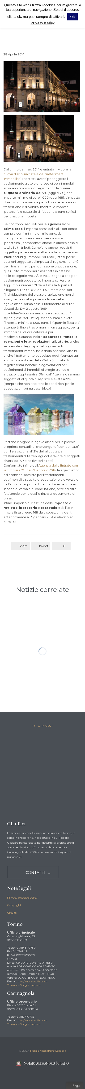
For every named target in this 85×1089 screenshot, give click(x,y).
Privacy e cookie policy (22, 897)
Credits (12, 912)
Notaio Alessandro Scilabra (48, 1050)
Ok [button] (72, 17)
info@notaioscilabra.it (33, 981)
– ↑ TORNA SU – (42, 725)
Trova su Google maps (22, 985)
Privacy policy (43, 23)
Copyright (14, 905)
